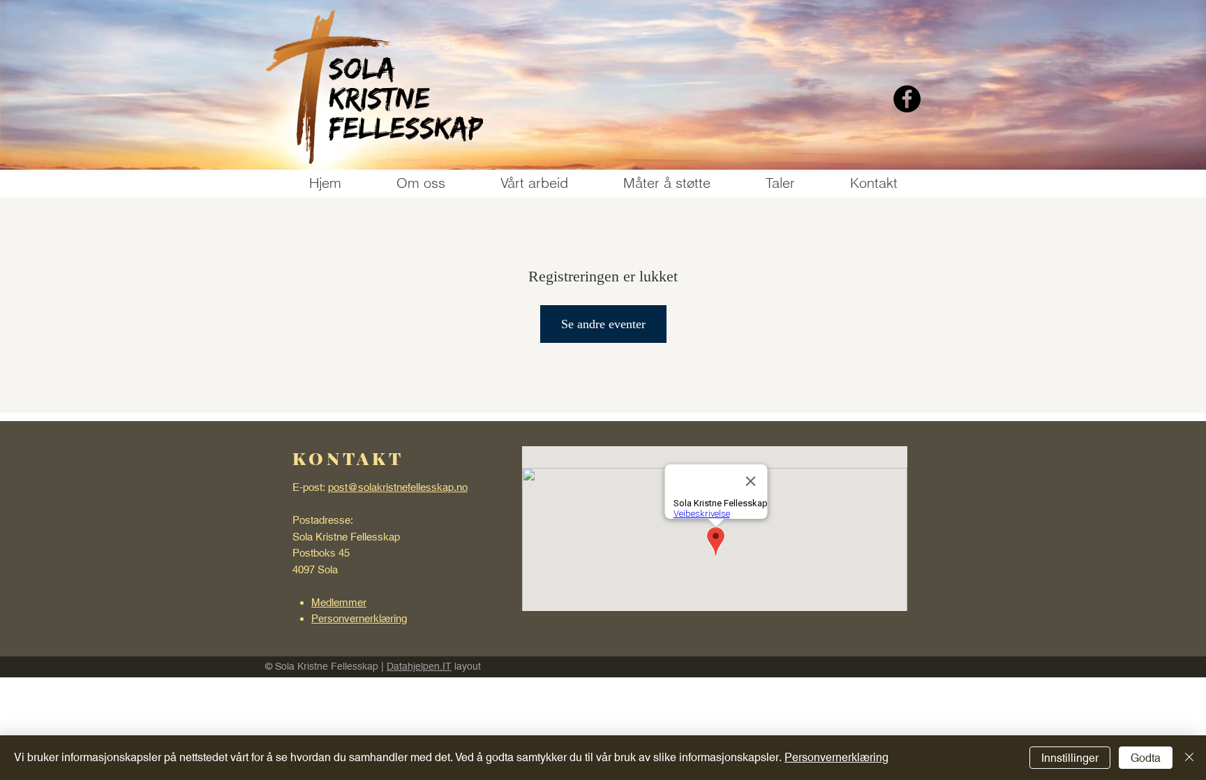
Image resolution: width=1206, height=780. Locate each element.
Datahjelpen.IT (419, 666)
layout (466, 666)
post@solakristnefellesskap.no (398, 487)
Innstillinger (1070, 758)
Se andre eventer (603, 324)
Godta (1146, 758)
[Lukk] (1189, 757)
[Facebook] (907, 98)
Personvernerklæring (836, 757)
